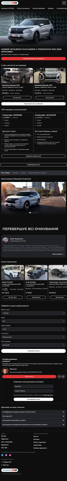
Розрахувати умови (34, 351)
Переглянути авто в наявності (33, 58)
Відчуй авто (5, 445)
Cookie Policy (37, 445)
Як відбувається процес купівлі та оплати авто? (18, 412)
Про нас (36, 436)
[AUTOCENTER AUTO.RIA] (9, 3)
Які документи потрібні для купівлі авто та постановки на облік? (24, 424)
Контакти (36, 439)
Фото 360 (4, 448)
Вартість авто (5, 309)
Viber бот (6, 465)
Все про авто (17, 97)
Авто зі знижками (6, 442)
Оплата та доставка (40, 442)
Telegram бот (7, 462)
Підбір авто (4, 439)
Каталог (3, 436)
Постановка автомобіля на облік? (14, 420)
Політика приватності (40, 448)
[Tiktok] (6, 455)
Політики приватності (48, 395)
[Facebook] (2, 455)
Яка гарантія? (7, 416)
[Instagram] (10, 455)
